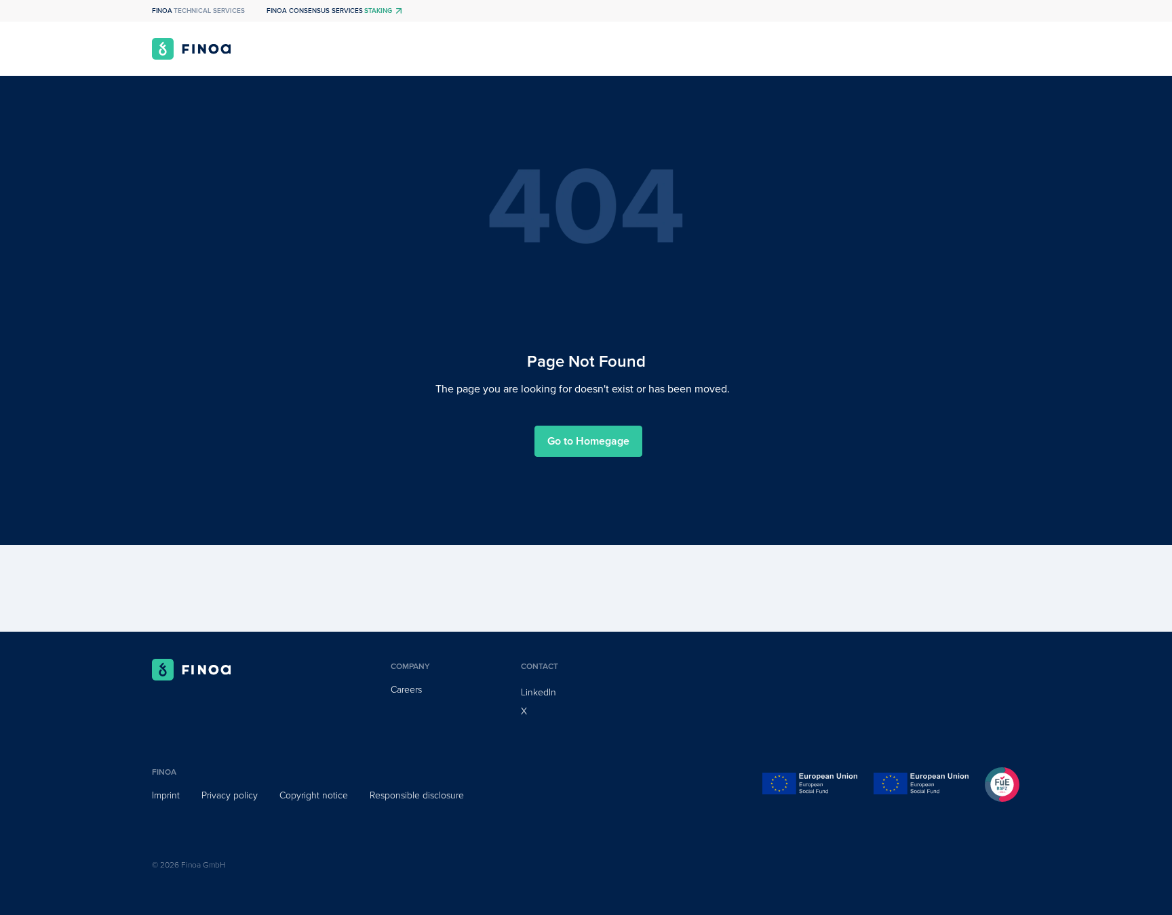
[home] (191, 49)
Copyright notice (313, 795)
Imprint (166, 795)
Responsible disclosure (417, 795)
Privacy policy (229, 795)
